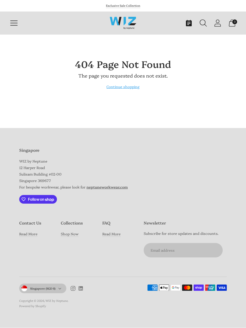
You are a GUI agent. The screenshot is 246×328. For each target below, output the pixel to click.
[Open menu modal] (14, 23)
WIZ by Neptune (56, 300)
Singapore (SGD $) (42, 288)
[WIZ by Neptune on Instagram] (73, 288)
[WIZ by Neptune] (123, 23)
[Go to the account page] (217, 23)
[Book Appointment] (189, 23)
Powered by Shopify (32, 306)
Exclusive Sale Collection (123, 5)
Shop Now (70, 233)
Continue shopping (123, 86)
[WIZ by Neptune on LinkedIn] (81, 288)
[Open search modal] (203, 23)
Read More (28, 233)
